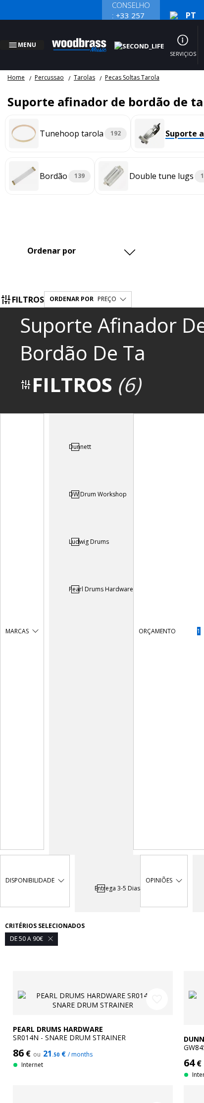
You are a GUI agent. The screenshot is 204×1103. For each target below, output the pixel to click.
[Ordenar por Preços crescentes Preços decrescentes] (80, 238)
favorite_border (157, 987)
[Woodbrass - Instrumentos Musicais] (84, 39)
